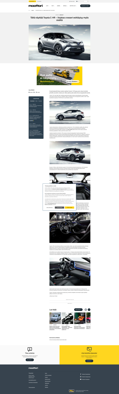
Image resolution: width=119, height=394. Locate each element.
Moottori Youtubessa (85, 379)
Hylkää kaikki (59, 207)
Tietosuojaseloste (32, 387)
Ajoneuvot (61, 14)
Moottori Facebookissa (86, 374)
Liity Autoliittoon (31, 1)
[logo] (36, 6)
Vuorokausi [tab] (32, 101)
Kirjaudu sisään (72, 1)
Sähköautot (47, 383)
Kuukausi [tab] (40, 101)
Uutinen (32, 10)
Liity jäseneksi (89, 360)
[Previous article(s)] (85, 309)
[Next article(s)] (89, 309)
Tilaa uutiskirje (39, 1)
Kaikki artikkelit (77, 309)
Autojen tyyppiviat (48, 375)
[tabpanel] (36, 120)
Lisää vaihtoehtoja (49, 207)
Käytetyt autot (47, 379)
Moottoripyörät (47, 381)
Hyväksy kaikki (69, 207)
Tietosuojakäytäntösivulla (52, 203)
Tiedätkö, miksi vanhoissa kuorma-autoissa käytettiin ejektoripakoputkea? (35, 112)
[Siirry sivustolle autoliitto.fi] (71, 391)
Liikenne (67, 324)
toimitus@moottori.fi (32, 380)
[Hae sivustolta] (88, 1)
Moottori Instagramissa (86, 376)
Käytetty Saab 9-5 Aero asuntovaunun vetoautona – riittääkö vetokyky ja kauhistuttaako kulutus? (35, 117)
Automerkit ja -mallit (84, 5)
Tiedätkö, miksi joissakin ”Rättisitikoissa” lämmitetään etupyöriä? (35, 106)
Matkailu (46, 387)
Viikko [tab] (36, 101)
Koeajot (46, 377)
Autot (46, 373)
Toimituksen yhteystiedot (33, 382)
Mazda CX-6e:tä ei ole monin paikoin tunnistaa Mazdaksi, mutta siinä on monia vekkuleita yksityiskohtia (35, 126)
